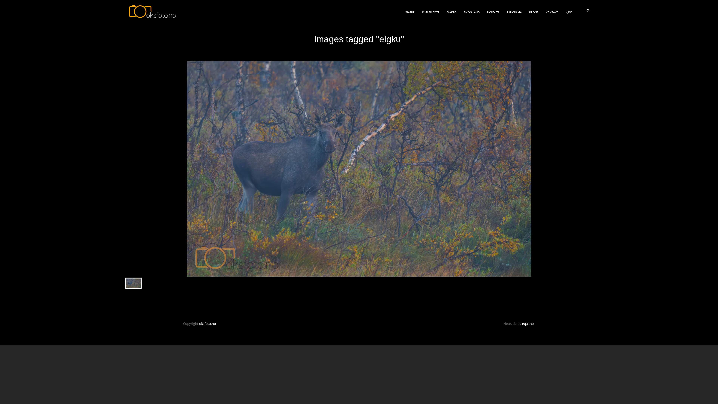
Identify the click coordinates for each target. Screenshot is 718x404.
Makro (451, 12)
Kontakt (552, 12)
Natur (410, 12)
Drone (533, 12)
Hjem (568, 12)
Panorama (514, 12)
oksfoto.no (207, 323)
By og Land (472, 12)
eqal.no (528, 323)
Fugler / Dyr (430, 12)
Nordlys (493, 12)
